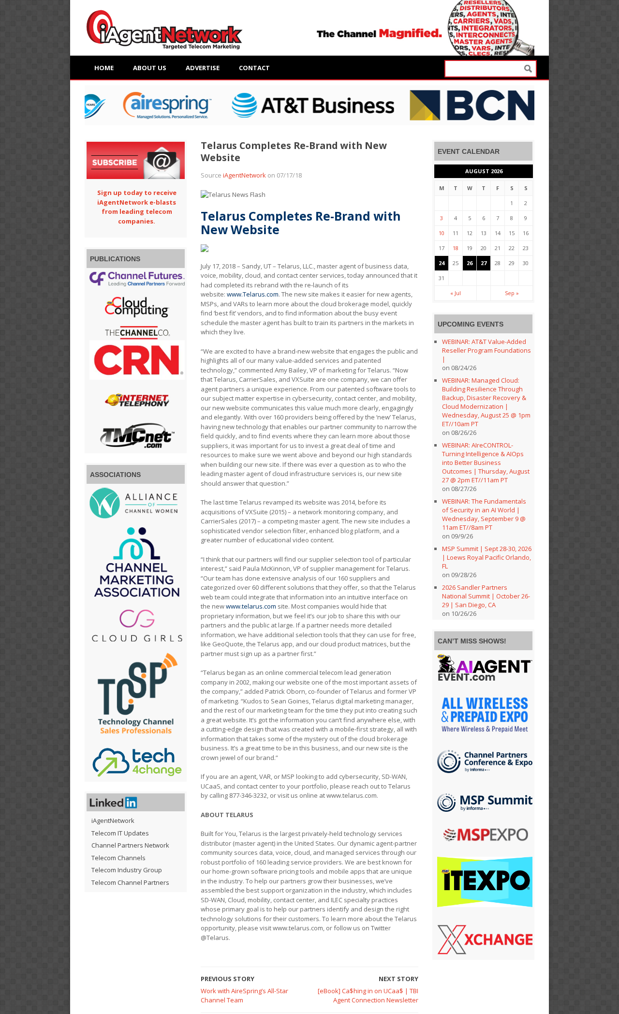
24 (441, 263)
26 (469, 263)
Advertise (203, 67)
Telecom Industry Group (126, 869)
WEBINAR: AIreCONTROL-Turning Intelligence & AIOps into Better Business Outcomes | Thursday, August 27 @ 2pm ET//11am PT (486, 462)
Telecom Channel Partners (130, 882)
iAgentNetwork (244, 175)
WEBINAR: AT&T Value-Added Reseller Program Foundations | (486, 350)
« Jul (455, 293)
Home (104, 67)
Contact (254, 67)
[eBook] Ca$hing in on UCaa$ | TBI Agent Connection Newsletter (368, 995)
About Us (149, 67)
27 (483, 263)
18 (455, 248)
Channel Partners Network (130, 845)
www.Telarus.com (253, 294)
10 (441, 233)
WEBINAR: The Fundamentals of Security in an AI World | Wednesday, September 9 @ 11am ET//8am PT (484, 514)
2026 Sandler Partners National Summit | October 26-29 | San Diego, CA (486, 596)
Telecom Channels (118, 857)
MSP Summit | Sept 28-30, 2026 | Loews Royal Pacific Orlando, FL (486, 557)
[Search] (528, 69)
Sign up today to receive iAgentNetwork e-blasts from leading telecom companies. (137, 206)
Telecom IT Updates (120, 833)
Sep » (512, 293)
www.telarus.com (251, 606)
